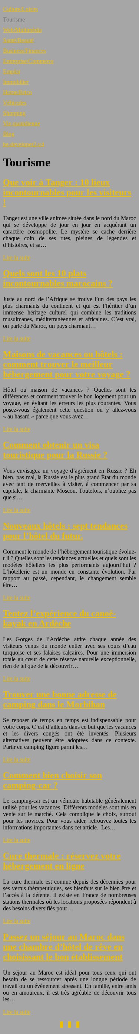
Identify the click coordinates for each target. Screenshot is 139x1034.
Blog (8, 134)
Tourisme (14, 19)
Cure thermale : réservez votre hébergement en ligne (62, 861)
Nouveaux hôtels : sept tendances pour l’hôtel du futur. (65, 531)
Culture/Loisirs (20, 9)
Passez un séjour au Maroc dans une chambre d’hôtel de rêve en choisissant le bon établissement (64, 947)
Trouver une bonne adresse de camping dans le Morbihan (60, 699)
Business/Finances (24, 51)
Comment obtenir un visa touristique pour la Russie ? (55, 450)
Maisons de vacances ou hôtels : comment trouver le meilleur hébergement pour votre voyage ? (66, 364)
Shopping (14, 113)
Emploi (11, 71)
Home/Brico (17, 92)
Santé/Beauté (18, 40)
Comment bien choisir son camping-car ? (52, 780)
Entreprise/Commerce (28, 61)
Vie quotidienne (21, 123)
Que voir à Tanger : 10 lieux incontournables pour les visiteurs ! (67, 192)
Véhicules (14, 103)
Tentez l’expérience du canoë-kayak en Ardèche (59, 618)
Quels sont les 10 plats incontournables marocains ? (58, 278)
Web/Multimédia (22, 30)
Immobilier (16, 82)
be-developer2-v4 (23, 144)
